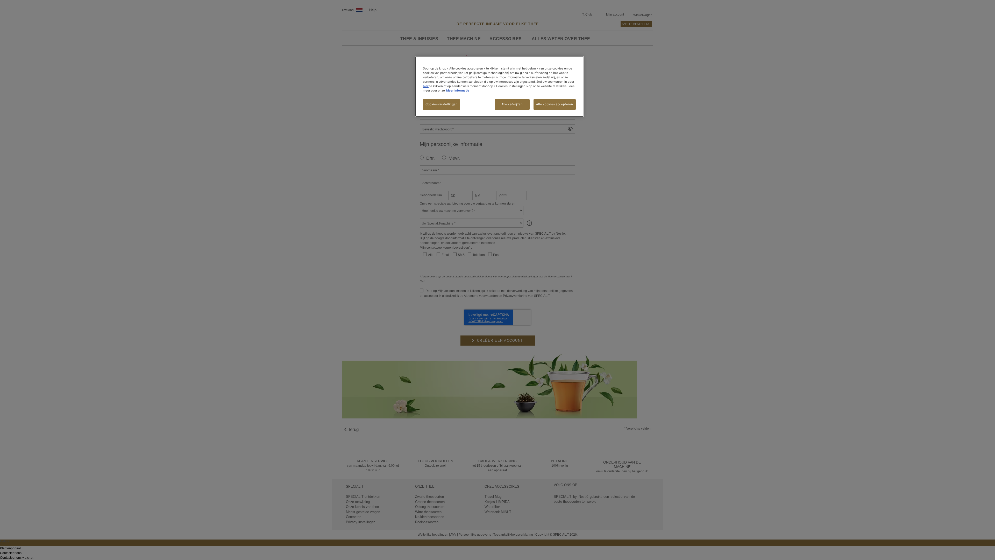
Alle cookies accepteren (554, 104)
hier (426, 86)
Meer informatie (457, 90)
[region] (499, 86)
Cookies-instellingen (441, 104)
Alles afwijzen (512, 104)
